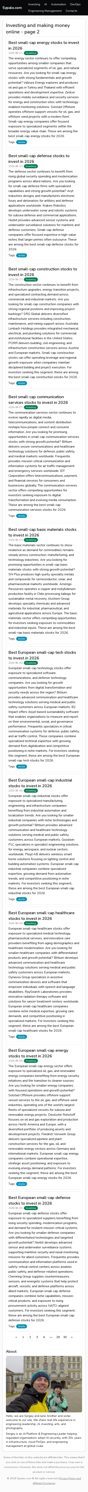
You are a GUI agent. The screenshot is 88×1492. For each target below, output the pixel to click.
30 (65, 1337)
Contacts (71, 11)
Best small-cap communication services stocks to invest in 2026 (38, 399)
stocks (21, 142)
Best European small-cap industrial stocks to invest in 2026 (40, 783)
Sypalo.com (12, 7)
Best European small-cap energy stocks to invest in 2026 (38, 1053)
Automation (58, 4)
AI (45, 4)
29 (58, 1337)
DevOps (75, 4)
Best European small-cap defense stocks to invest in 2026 (39, 1200)
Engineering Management (45, 11)
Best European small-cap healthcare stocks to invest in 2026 (41, 915)
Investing (34, 4)
